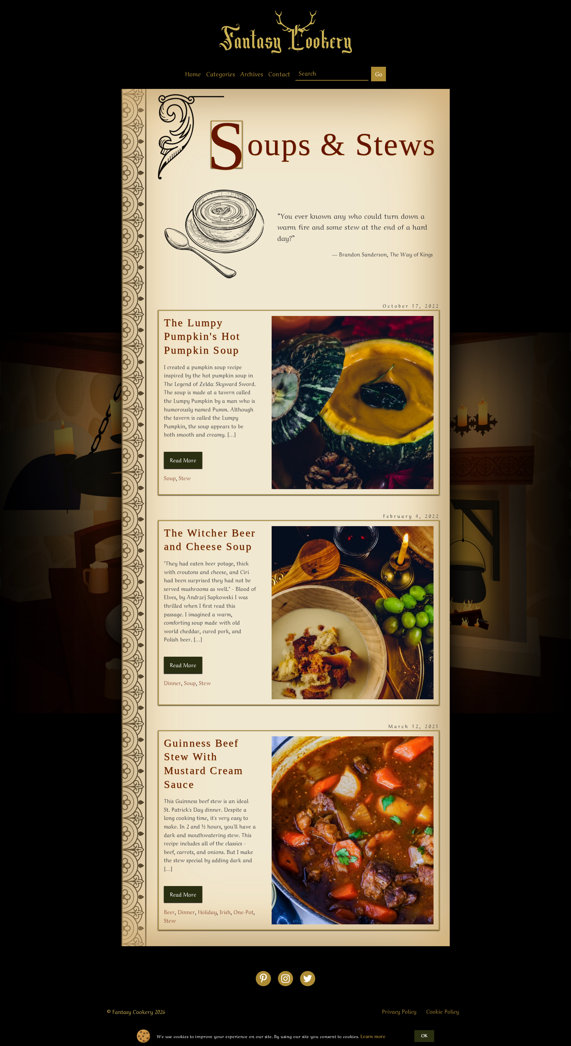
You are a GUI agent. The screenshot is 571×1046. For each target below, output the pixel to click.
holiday (207, 911)
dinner (172, 682)
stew (185, 478)
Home (193, 73)
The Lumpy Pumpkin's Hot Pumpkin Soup (202, 336)
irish (225, 911)
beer (169, 911)
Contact (279, 73)
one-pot (243, 911)
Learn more (373, 1036)
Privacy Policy (399, 1011)
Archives (251, 73)
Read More (183, 460)
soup (170, 478)
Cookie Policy (442, 1011)
